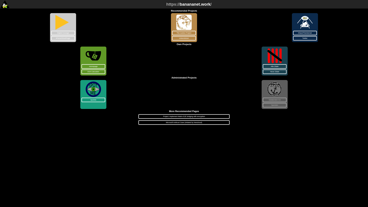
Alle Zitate (274, 66)
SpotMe (93, 100)
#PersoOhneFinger (63, 38)
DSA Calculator (93, 72)
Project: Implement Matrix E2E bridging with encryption (184, 116)
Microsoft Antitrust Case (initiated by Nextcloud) (184, 122)
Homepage (93, 66)
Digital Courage (63, 33)
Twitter (304, 38)
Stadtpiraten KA (275, 100)
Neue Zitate (274, 72)
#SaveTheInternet (305, 33)
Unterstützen (184, 38)
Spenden (274, 105)
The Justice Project (184, 33)
